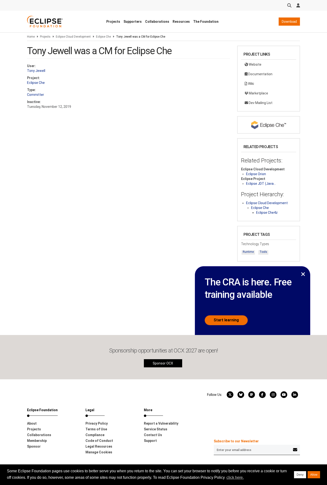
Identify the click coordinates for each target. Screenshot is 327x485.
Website (254, 64)
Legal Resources (98, 446)
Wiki (250, 84)
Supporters (133, 21)
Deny (300, 474)
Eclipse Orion (256, 174)
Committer (35, 95)
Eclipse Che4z (267, 212)
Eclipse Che (103, 36)
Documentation (260, 74)
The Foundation (206, 21)
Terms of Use (96, 429)
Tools (263, 252)
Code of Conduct (99, 441)
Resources (181, 21)
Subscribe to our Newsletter (236, 441)
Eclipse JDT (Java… (261, 183)
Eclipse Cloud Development (73, 36)
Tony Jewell (36, 71)
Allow (313, 474)
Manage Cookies (98, 452)
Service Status (155, 429)
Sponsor (34, 446)
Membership (37, 441)
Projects (113, 21)
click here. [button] (235, 477)
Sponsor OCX (163, 363)
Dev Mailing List (260, 103)
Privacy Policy (96, 423)
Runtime (248, 252)
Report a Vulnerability (161, 423)
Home (31, 36)
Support (150, 441)
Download (289, 21)
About (32, 423)
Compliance (94, 435)
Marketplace (258, 93)
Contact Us (153, 435)
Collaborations (157, 21)
